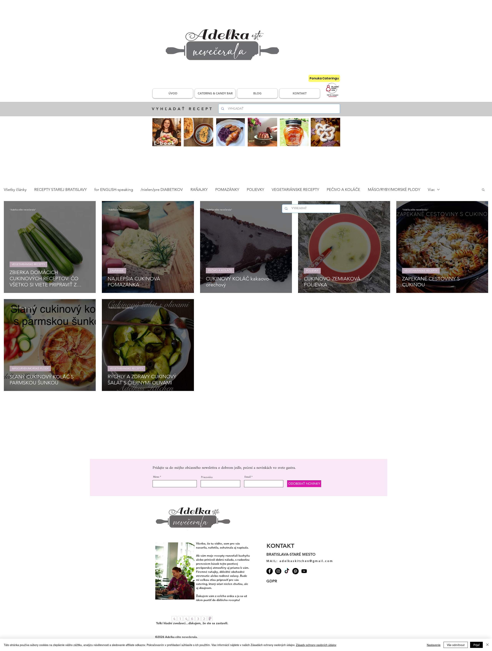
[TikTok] (287, 571)
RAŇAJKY (199, 189)
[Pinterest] (295, 571)
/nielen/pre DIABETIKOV (162, 189)
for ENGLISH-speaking (113, 189)
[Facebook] (269, 571)
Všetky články (15, 189)
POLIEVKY (255, 189)
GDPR (271, 581)
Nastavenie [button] (433, 645)
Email (247, 477)
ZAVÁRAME (117, 270)
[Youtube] (304, 571)
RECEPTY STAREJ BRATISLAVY (60, 189)
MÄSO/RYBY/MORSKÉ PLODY (394, 189)
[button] (483, 190)
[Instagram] (278, 571)
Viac (431, 189)
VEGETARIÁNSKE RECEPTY (295, 189)
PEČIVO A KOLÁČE (343, 189)
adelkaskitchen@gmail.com (306, 561)
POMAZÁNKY (227, 189)
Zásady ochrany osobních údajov (316, 645)
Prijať (476, 645)
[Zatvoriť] (487, 645)
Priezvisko (207, 477)
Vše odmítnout (456, 645)
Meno (156, 477)
